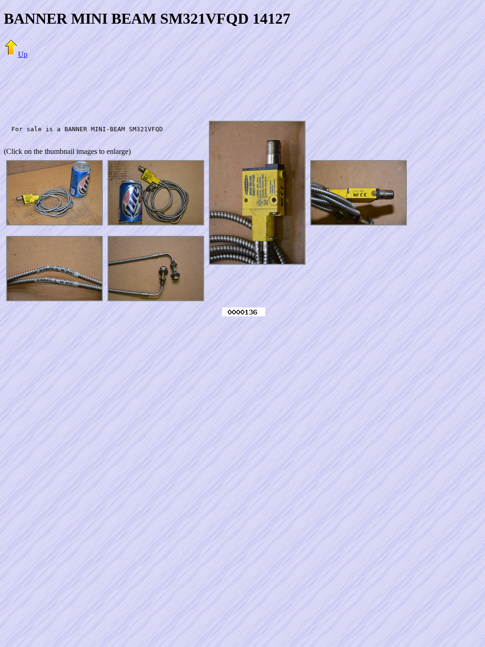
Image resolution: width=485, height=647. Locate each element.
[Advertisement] (242, 87)
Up (22, 54)
